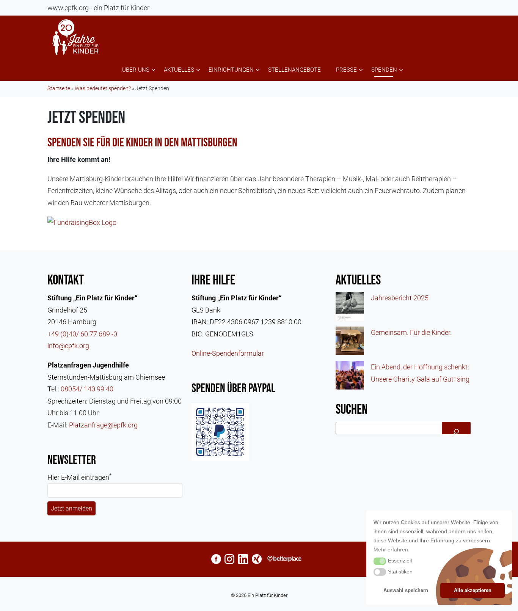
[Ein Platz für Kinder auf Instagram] (229, 559)
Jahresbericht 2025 (400, 298)
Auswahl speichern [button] (405, 590)
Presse (346, 69)
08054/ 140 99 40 (87, 389)
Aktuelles (179, 69)
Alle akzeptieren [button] (472, 590)
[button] (380, 561)
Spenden (384, 69)
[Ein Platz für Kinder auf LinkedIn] (243, 559)
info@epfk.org (68, 346)
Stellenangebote (294, 69)
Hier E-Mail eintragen (79, 476)
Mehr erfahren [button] (391, 550)
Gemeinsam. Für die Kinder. (411, 332)
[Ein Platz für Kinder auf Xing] (257, 559)
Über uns (135, 69)
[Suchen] (456, 428)
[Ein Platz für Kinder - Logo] (75, 37)
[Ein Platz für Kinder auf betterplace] (286, 559)
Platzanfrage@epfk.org (103, 425)
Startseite (58, 88)
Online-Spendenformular (228, 353)
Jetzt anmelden (71, 508)
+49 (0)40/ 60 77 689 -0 (82, 334)
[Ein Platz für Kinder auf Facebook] (216, 559)
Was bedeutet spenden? (103, 88)
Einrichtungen (231, 69)
